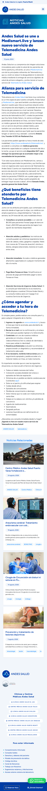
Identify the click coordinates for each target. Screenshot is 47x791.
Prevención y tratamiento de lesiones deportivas (19, 633)
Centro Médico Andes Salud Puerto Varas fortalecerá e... (22, 469)
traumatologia (31, 651)
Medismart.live (8, 102)
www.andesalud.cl (32, 322)
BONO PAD (28, 544)
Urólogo (27, 599)
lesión (21, 651)
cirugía (9, 599)
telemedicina (22, 429)
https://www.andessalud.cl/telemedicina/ (27, 143)
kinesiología (11, 651)
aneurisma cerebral (13, 544)
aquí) (17, 381)
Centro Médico (27, 490)
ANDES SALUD (8, 429)
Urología (18, 599)
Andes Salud (20, 97)
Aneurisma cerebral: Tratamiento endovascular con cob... (21, 524)
